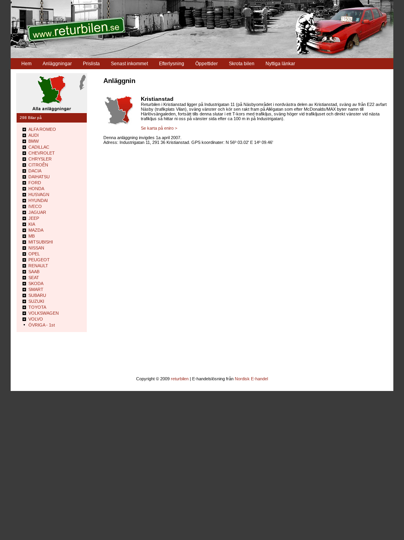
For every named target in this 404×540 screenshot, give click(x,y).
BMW (33, 141)
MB (31, 236)
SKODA (35, 283)
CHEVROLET (41, 153)
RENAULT (38, 265)
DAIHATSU (39, 176)
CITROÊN (38, 164)
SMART (35, 289)
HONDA (36, 188)
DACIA (34, 170)
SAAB (33, 271)
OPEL (34, 253)
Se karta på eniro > (159, 128)
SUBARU (37, 295)
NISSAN (36, 247)
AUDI (33, 135)
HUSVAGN (38, 194)
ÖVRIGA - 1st (41, 325)
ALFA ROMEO (42, 129)
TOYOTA (37, 307)
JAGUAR (37, 212)
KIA (31, 224)
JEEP (33, 218)
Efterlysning (171, 63)
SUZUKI (36, 301)
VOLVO (35, 319)
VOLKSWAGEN (43, 313)
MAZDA (35, 230)
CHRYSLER (40, 159)
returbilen (180, 378)
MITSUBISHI (40, 242)
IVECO (35, 206)
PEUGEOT (39, 259)
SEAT (33, 277)
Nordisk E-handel (251, 378)
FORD (34, 182)
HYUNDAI (38, 200)
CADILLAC (38, 147)
